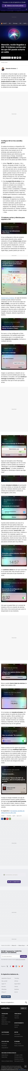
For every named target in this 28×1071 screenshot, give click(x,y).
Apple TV (4, 983)
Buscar (26, 1002)
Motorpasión (17, 1034)
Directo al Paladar (5, 1034)
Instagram (16, 966)
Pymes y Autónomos (19, 1045)
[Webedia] (5, 1009)
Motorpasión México (19, 1061)
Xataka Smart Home (6, 1021)
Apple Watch (17, 983)
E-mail (20, 58)
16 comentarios (6, 57)
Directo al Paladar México (7, 1061)
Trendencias (4, 1043)
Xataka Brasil (4, 1057)
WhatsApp (4, 989)
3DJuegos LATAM (18, 1055)
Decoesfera (4, 1045)
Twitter (15, 58)
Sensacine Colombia (18, 1059)
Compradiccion (5, 1047)
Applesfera (4, 1019)
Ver (14, 881)
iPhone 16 (14, 945)
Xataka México (5, 1055)
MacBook (16, 989)
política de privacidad (20, 959)
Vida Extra (16, 1017)
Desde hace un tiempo (7, 298)
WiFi (20, 23)
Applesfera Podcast (6, 978)
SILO (10, 23)
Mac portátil (4, 981)
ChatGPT (5, 23)
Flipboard (18, 58)
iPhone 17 (4, 992)
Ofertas (16, 986)
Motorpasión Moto (18, 1036)
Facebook (12, 58)
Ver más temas (6, 996)
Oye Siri (20, 815)
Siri (14, 815)
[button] (11, 68)
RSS (19, 966)
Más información (22, 1069)
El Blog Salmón (17, 1043)
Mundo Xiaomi (5, 1024)
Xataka (3, 1015)
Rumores (4, 986)
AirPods (16, 981)
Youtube (13, 966)
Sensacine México (18, 1057)
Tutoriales (9, 815)
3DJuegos (16, 1015)
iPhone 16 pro (22, 945)
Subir (22, 1008)
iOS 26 (16, 992)
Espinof (16, 1027)
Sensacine (16, 1025)
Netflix (24, 23)
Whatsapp (15, 23)
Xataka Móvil (4, 1017)
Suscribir (23, 956)
